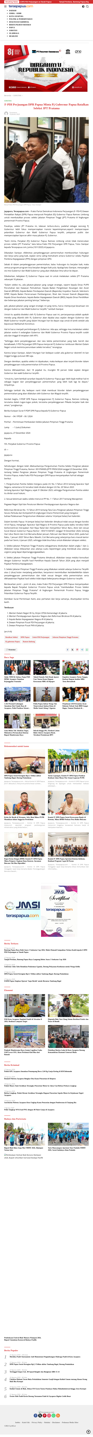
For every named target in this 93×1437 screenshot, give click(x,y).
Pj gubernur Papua (12, 642)
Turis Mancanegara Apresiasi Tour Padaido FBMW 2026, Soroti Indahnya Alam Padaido (67, 1149)
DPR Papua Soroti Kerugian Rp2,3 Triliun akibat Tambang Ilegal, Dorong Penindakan (22, 777)
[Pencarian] (87, 6)
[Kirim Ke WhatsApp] (87, 650)
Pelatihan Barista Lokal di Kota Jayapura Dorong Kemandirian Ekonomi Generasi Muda (66, 1051)
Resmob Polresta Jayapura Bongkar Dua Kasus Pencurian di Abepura (30, 1079)
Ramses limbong (29, 642)
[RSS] (58, 1416)
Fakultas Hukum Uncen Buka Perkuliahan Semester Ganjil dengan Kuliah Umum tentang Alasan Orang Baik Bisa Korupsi (48, 1380)
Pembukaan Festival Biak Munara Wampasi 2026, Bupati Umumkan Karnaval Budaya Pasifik (22, 1339)
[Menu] (6, 6)
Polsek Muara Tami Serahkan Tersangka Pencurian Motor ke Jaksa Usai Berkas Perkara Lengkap (40, 1086)
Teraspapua (13, 113)
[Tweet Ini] (72, 650)
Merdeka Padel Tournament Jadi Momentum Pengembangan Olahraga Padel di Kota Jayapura (45, 1357)
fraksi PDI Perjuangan (41, 637)
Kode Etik (26, 1422)
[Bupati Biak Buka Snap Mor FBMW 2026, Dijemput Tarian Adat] (24, 1134)
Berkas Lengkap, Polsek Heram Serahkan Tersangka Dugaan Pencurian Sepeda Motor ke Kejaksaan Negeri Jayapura (43, 1094)
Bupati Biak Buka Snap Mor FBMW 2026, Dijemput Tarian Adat (23, 1149)
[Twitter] (40, 1416)
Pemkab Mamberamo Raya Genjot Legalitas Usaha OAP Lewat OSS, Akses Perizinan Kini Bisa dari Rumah (23, 1052)
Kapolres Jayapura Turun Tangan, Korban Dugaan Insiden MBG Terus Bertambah (75, 679)
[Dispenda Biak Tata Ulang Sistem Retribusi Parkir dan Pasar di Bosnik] (68, 1005)
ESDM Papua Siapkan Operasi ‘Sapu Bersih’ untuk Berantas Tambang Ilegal (32, 981)
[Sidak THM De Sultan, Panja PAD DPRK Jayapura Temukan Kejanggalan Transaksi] (17, 667)
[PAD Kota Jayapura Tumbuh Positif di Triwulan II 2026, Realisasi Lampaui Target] (24, 1005)
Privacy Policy (37, 1422)
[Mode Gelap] (83, 6)
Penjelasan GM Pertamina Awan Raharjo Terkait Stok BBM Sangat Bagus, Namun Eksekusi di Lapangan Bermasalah (75, 706)
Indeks (17, 1422)
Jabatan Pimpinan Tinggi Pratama (65, 637)
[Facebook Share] (67, 650)
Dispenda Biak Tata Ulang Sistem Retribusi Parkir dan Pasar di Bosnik (68, 1020)
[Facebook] (36, 1416)
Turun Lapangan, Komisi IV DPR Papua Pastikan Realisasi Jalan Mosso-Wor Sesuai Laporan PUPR (66, 777)
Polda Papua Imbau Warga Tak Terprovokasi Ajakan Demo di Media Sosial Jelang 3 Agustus (45, 706)
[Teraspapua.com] (20, 6)
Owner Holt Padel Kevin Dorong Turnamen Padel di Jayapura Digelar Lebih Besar (40, 1396)
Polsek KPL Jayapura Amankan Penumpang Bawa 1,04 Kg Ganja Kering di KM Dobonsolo (38, 1071)
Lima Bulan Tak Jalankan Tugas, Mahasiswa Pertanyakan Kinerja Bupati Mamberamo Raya (16, 733)
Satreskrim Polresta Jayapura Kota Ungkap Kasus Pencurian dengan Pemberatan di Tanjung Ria (40, 1102)
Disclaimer (56, 1422)
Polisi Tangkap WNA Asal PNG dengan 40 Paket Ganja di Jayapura (29, 1110)
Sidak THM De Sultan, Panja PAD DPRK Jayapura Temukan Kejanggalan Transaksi (17, 679)
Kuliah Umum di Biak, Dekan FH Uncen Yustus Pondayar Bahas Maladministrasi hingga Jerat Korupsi (48, 1389)
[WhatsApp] (53, 1416)
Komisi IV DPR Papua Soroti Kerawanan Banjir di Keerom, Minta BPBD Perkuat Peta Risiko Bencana (67, 818)
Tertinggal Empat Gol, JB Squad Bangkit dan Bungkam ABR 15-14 (34, 1372)
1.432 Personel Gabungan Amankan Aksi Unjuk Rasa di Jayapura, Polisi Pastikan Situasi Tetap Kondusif (16, 706)
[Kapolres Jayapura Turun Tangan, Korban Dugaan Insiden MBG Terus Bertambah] (75, 667)
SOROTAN (8, 101)
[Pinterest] (44, 1416)
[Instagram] (49, 1416)
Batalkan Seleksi (11, 637)
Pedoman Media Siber (70, 1422)
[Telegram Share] (82, 650)
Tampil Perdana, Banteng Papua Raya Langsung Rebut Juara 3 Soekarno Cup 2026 (54, 2)
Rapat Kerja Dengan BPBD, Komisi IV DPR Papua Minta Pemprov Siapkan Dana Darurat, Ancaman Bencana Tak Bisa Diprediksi (23, 861)
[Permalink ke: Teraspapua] (6, 113)
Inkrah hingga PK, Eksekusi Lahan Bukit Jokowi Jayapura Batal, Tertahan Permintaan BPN (46, 733)
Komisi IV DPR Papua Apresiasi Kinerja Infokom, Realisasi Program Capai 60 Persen (66, 860)
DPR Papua (25, 637)
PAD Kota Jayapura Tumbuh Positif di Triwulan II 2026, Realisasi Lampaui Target (23, 1020)
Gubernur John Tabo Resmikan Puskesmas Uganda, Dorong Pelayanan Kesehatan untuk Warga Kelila (42, 967)
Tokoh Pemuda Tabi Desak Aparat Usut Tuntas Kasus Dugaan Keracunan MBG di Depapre (46, 679)
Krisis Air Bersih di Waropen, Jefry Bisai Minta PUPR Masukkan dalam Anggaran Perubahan (24, 818)
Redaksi (47, 1422)
